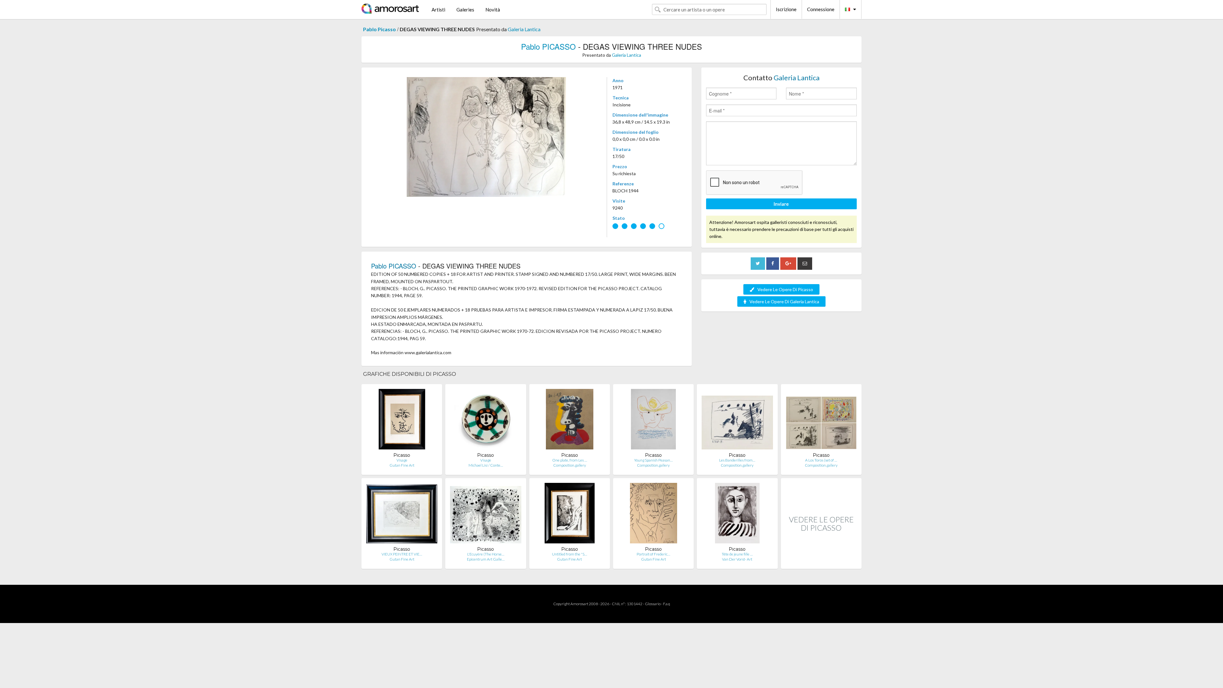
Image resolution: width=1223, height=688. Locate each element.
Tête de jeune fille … (737, 554)
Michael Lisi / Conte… (485, 465)
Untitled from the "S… (569, 554)
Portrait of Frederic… (653, 554)
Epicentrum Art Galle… (485, 559)
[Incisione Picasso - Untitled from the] (570, 514)
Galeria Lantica (524, 29)
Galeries (465, 9)
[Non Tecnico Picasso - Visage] (485, 420)
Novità (492, 9)
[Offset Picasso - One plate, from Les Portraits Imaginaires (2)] (569, 420)
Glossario (653, 603)
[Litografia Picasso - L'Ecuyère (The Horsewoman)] (485, 514)
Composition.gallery (569, 465)
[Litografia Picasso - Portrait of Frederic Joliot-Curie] (653, 514)
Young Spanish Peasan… (653, 460)
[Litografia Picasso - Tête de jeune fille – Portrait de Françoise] (737, 514)
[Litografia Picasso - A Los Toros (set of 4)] (821, 420)
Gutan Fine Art (402, 465)
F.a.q (666, 603)
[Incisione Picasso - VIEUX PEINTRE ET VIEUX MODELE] (401, 514)
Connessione (820, 9)
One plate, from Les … (569, 460)
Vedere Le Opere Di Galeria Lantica (784, 301)
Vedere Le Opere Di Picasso (785, 289)
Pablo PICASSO (548, 46)
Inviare (781, 204)
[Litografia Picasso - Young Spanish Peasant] (653, 420)
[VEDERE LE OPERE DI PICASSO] (821, 562)
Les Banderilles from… (737, 460)
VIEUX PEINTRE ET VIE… (402, 554)
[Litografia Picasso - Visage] (402, 420)
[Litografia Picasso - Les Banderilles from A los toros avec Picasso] (737, 420)
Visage (402, 460)
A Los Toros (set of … (821, 460)
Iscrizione (786, 9)
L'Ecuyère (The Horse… (485, 554)
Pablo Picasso (379, 29)
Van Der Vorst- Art (737, 559)
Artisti (438, 9)
